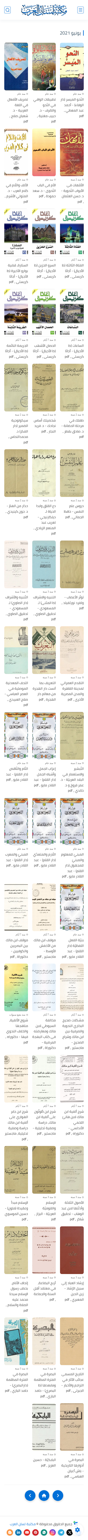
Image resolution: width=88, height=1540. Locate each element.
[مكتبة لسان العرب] (44, 10)
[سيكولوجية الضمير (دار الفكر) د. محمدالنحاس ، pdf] (16, 387)
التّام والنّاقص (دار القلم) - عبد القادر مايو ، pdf (17, 774)
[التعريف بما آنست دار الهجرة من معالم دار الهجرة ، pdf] (44, 650)
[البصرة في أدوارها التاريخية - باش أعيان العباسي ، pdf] (72, 1427)
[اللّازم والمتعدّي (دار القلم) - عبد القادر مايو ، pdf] (44, 821)
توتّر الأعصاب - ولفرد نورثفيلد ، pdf (73, 602)
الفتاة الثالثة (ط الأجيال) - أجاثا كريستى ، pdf (73, 271)
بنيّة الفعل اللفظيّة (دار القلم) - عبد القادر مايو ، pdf (73, 948)
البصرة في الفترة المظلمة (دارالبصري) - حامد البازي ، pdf (16, 1382)
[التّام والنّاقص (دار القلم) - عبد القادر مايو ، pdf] (16, 736)
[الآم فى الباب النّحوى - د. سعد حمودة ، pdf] (44, 152)
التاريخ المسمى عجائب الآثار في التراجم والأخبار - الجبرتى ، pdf (72, 1382)
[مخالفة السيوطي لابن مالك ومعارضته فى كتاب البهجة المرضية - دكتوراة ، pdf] (44, 987)
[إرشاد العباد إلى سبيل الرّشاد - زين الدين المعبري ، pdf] (72, 1250)
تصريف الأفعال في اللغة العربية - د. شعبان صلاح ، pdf (17, 110)
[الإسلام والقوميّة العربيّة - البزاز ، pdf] (44, 1170)
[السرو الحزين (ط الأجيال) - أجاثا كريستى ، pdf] (44, 232)
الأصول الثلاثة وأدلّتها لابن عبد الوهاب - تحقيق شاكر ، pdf (72, 1211)
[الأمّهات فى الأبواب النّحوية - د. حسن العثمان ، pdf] (72, 152)
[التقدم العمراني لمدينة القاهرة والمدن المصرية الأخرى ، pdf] (72, 650)
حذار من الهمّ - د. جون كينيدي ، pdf (17, 511)
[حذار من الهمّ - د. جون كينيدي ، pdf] (16, 473)
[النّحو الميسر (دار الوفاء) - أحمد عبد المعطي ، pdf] (72, 66)
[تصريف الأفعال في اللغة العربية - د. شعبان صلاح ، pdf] (16, 66)
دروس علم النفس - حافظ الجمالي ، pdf (74, 511)
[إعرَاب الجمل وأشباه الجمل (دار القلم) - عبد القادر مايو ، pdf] (44, 736)
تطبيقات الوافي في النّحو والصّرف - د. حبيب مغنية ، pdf (44, 110)
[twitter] (69, 1532)
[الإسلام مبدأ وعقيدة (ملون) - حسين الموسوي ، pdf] (16, 1170)
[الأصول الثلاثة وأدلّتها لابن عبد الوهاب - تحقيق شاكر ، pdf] (72, 1170)
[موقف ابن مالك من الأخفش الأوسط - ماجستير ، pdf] (44, 907)
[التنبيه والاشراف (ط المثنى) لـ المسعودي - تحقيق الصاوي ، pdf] (44, 564)
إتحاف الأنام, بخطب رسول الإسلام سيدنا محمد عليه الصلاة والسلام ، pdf (17, 1296)
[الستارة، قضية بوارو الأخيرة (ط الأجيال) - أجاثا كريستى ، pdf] (16, 232)
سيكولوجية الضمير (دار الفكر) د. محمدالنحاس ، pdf (18, 431)
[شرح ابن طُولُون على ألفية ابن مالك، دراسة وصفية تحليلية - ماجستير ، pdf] (44, 1079)
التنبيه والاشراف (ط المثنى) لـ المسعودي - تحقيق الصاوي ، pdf (44, 608)
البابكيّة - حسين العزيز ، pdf (44, 1462)
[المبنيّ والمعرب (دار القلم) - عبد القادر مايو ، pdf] (16, 821)
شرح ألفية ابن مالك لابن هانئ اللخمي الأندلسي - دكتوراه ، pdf (73, 1122)
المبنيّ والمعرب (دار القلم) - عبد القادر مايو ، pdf (16, 860)
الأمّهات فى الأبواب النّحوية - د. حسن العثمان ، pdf (72, 193)
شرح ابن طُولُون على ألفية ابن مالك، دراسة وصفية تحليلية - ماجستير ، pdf (44, 1122)
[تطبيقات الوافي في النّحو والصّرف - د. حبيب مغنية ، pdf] (44, 66)
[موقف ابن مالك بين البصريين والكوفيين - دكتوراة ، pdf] (16, 907)
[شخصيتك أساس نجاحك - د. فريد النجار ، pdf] (44, 387)
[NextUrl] (30, 1495)
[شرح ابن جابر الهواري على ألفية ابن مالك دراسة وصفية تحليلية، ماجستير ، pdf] (16, 1079)
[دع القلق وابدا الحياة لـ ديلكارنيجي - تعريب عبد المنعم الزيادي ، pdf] (44, 473)
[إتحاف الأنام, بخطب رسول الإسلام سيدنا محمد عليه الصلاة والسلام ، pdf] (16, 1250)
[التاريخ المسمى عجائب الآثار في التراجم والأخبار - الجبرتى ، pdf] (72, 1341)
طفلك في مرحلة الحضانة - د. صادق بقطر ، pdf (72, 429)
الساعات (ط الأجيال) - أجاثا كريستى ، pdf (74, 351)
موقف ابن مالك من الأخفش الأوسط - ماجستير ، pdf (45, 948)
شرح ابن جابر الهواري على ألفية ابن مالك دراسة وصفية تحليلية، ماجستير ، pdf (16, 1125)
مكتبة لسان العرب (23, 1524)
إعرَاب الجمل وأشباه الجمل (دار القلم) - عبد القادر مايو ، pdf (45, 777)
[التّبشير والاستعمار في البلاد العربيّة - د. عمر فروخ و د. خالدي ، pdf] (72, 736)
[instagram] (52, 1532)
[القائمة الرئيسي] (80, 10)
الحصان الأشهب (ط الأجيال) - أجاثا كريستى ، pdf (44, 351)
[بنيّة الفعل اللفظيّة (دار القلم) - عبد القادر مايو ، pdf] (72, 907)
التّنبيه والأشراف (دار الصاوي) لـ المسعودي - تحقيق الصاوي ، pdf (16, 608)
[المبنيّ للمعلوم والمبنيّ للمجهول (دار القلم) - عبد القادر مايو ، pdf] (72, 821)
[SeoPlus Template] (75, 1524)
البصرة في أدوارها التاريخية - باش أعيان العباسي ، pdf (72, 1468)
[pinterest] (35, 1532)
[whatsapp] (44, 1532)
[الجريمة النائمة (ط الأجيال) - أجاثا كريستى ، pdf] (16, 313)
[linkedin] (18, 1532)
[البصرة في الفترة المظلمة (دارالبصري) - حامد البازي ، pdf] (16, 1341)
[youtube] (27, 1532)
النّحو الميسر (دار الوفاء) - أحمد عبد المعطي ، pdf (72, 108)
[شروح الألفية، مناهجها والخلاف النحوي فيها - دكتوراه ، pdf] (16, 987)
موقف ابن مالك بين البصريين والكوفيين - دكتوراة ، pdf (17, 948)
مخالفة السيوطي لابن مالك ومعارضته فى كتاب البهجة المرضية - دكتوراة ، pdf (44, 1034)
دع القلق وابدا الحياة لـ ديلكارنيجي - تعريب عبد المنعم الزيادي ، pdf (45, 519)
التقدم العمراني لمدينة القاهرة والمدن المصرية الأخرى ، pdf (72, 691)
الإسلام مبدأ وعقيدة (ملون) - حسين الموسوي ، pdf (16, 1211)
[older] (58, 1495)
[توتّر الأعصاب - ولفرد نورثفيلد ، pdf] (72, 564)
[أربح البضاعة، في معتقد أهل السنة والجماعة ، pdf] (44, 1250)
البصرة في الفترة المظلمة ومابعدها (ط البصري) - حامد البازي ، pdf (45, 1385)
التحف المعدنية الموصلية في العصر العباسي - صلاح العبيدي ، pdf (16, 694)
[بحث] (7, 10)
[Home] (44, 1495)
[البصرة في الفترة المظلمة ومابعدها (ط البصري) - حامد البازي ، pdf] (44, 1341)
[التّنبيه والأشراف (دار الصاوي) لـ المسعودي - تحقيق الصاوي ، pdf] (16, 564)
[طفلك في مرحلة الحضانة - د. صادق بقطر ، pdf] (72, 387)
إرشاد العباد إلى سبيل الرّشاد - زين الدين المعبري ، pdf (73, 1291)
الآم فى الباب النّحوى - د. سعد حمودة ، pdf (44, 190)
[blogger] (10, 1532)
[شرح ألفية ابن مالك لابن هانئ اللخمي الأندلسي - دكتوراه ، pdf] (72, 1079)
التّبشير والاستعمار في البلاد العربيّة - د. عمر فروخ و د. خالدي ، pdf (72, 779)
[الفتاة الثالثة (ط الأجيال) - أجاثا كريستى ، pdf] (72, 232)
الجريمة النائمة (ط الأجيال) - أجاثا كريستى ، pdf (16, 351)
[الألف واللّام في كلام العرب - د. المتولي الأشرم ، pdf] (16, 152)
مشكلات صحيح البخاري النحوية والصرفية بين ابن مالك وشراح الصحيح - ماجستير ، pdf (73, 1034)
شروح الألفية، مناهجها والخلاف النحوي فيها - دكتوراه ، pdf (16, 1031)
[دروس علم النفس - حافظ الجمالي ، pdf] (72, 473)
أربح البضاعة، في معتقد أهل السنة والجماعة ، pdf (45, 1291)
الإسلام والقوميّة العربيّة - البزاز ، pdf (45, 1211)
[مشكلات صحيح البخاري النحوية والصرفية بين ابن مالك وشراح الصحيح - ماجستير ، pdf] (72, 987)
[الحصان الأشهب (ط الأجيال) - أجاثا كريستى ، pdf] (44, 313)
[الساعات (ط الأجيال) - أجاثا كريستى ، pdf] (72, 313)
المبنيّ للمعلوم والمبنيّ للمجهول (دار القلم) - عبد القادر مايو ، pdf (72, 865)
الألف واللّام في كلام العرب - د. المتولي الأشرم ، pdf (16, 193)
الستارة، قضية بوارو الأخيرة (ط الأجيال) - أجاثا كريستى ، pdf (17, 273)
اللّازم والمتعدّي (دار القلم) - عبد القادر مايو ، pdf (44, 860)
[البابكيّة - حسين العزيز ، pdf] (44, 1427)
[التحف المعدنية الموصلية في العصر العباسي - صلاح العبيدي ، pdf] (16, 650)
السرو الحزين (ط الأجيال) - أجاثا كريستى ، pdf (45, 271)
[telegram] (61, 1532)
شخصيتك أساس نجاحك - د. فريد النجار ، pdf (45, 426)
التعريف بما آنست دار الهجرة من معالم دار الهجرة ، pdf (44, 691)
